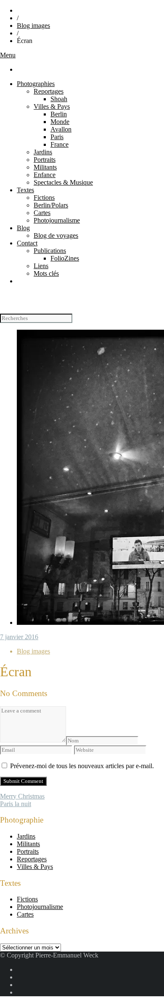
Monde (59, 121)
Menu (8, 55)
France (59, 144)
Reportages (48, 91)
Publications (50, 250)
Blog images (33, 25)
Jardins (43, 152)
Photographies (36, 83)
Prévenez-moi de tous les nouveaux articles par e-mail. (82, 765)
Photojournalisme (57, 220)
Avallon (60, 129)
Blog (23, 227)
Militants (45, 167)
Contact (27, 243)
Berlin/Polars (51, 205)
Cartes (42, 212)
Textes (25, 190)
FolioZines (64, 258)
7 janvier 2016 (19, 636)
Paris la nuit (15, 803)
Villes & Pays (52, 106)
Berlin (58, 114)
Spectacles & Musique (63, 182)
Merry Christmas (22, 796)
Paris (56, 136)
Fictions (44, 197)
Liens (41, 265)
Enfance (45, 174)
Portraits (45, 159)
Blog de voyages (56, 235)
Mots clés (46, 273)
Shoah (58, 98)
